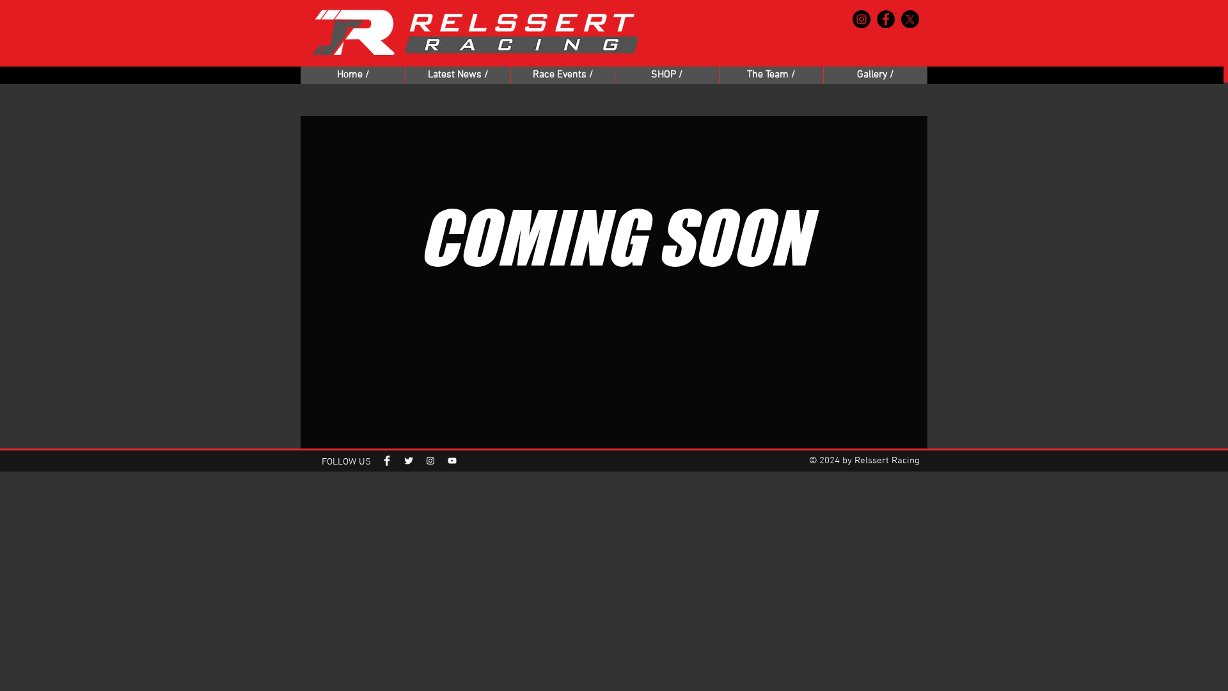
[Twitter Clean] (409, 461)
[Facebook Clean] (387, 461)
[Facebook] (886, 19)
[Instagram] (861, 19)
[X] (910, 19)
